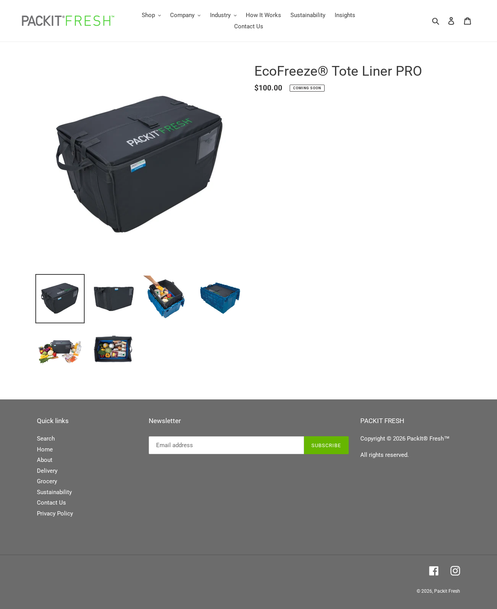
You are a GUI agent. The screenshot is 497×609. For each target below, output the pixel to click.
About (44, 459)
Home (45, 449)
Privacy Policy (55, 513)
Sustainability (54, 492)
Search (46, 438)
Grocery (47, 481)
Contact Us (51, 502)
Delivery (47, 470)
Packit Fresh (447, 591)
